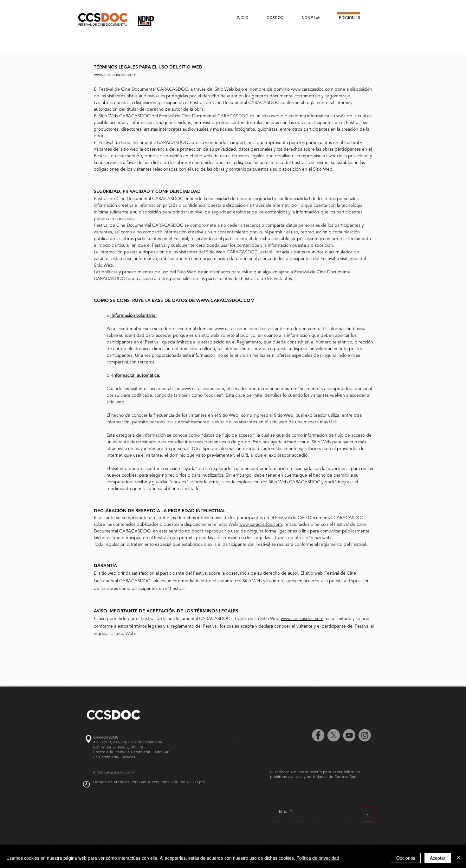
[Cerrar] (458, 858)
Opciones (405, 858)
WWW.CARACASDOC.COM (225, 300)
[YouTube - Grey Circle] (349, 735)
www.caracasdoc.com (115, 75)
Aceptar (437, 858)
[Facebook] (318, 735)
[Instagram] (365, 735)
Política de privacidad (317, 858)
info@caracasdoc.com (113, 772)
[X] (333, 735)
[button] (275, 18)
